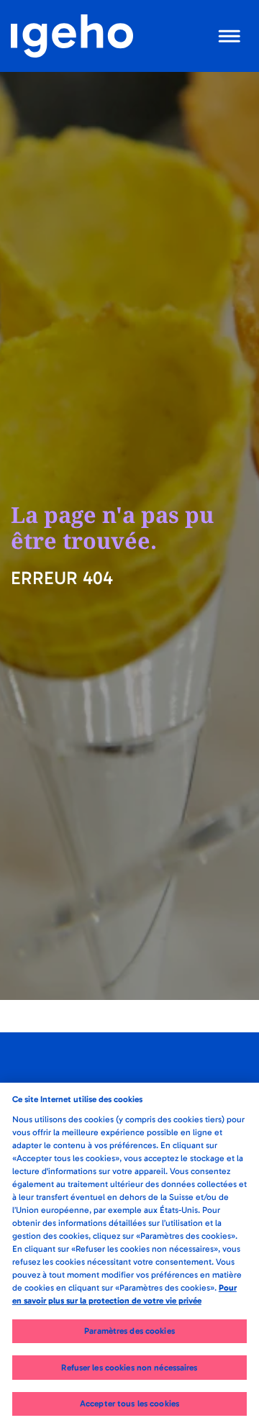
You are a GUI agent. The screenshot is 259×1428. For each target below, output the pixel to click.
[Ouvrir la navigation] (230, 36)
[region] (129, 1255)
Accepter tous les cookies (129, 1404)
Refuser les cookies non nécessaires (129, 1368)
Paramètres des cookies (129, 1331)
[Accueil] (72, 36)
